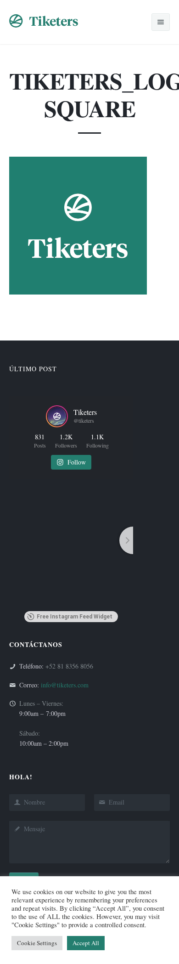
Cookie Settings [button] (37, 943)
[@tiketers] (57, 416)
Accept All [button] (86, 943)
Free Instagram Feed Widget (74, 616)
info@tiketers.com (65, 684)
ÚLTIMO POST (33, 368)
